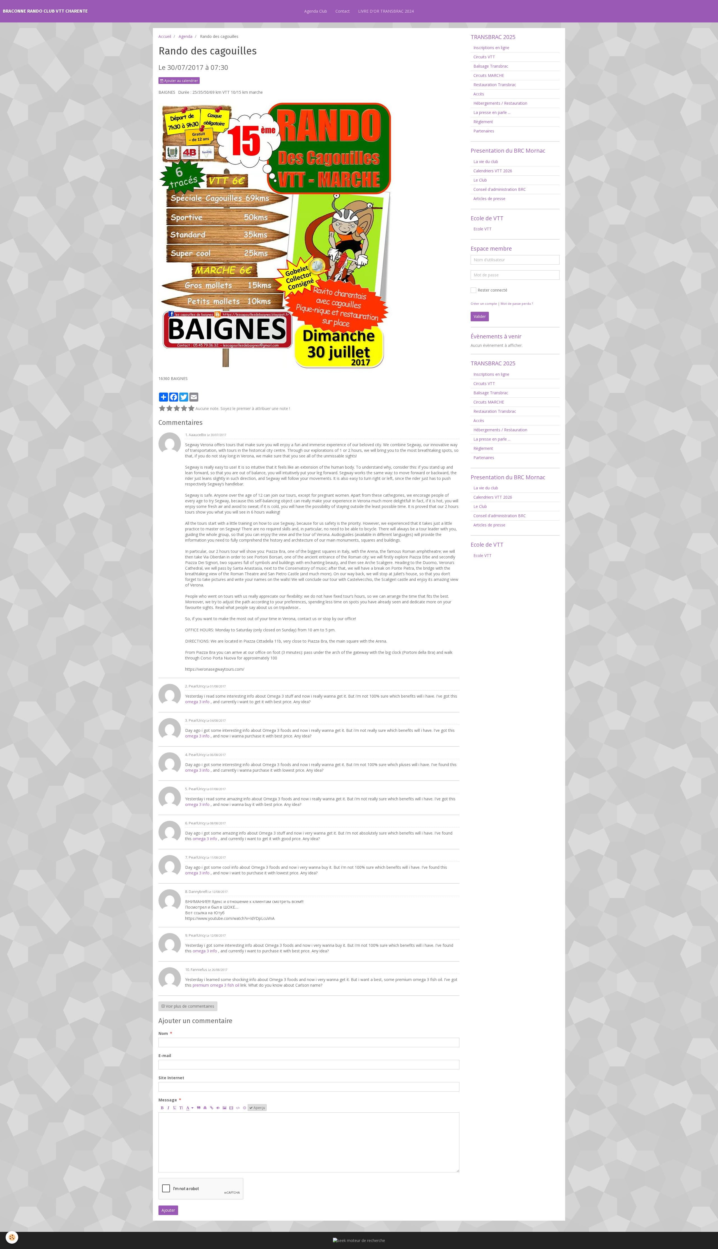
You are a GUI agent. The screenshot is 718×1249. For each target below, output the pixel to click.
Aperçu (259, 1107)
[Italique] (168, 1107)
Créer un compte (484, 303)
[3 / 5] (177, 408)
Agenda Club (315, 11)
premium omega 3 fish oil (216, 985)
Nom (163, 1033)
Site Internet (171, 1077)
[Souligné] (174, 1107)
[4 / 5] (184, 408)
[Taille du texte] (181, 1107)
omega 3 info (198, 701)
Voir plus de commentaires (189, 1006)
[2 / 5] (169, 408)
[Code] (237, 1107)
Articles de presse (489, 198)
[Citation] (198, 1107)
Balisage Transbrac (490, 66)
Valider (480, 316)
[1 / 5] (162, 408)
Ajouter (168, 1210)
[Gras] (161, 1107)
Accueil (164, 36)
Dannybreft (198, 891)
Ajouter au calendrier (181, 80)
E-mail (164, 1055)
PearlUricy (197, 686)
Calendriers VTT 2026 (492, 170)
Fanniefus (199, 969)
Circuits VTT (484, 56)
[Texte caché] (218, 1107)
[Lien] (211, 1107)
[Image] (224, 1107)
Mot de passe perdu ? (517, 303)
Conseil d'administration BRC (499, 189)
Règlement (483, 121)
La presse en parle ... (491, 112)
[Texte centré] (205, 1107)
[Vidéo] (231, 1107)
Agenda (185, 36)
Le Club (480, 180)
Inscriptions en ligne (491, 47)
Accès (478, 94)
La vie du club (485, 161)
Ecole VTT (482, 229)
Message (167, 1100)
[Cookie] (12, 1237)
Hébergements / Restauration (500, 103)
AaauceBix (197, 434)
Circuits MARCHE (488, 75)
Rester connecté (492, 290)
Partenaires (483, 131)
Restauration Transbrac (494, 84)
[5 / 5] (191, 408)
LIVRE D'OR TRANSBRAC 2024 (386, 11)
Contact (342, 11)
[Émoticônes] (244, 1107)
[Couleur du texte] (190, 1107)
